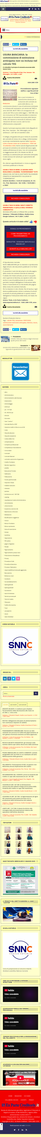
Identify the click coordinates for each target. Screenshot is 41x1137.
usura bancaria (8, 325)
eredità (6, 468)
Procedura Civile (9, 561)
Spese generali (8, 585)
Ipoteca (6, 491)
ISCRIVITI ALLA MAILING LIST (20, 249)
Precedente (17, 337)
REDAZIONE (18, 1096)
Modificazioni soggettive (11, 517)
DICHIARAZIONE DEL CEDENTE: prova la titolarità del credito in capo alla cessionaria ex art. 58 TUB (20, 775)
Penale (6, 547)
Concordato (8, 450)
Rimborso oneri (9, 576)
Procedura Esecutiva (10, 564)
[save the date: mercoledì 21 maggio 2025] (20, 880)
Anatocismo (8, 401)
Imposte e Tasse (9, 482)
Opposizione (8, 538)
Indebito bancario (9, 485)
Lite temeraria (8, 503)
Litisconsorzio (8, 506)
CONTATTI (23, 1100)
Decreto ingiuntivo (9, 465)
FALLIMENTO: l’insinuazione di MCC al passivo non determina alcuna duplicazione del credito (19, 765)
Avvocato (7, 418)
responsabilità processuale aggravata (15, 570)
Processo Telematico (10, 567)
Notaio (6, 532)
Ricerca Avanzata (8, 696)
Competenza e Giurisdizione (12, 447)
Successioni (7, 590)
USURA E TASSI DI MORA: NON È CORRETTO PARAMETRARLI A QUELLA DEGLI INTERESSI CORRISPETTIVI (18, 207)
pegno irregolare (9, 544)
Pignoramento (8, 550)
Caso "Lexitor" (8, 421)
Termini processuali (10, 596)
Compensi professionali (11, 445)
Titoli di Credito (8, 599)
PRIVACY (31, 1100)
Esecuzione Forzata (10, 471)
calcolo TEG (11, 320)
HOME (10, 1096)
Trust (5, 608)
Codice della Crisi (9, 439)
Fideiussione (8, 477)
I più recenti (13, 704)
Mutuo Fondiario (9, 523)
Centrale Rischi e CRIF (10, 424)
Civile (6, 430)
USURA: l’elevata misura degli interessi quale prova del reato (24, 340)
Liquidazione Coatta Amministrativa (15, 500)
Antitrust (7, 407)
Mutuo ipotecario (9, 526)
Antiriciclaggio (8, 404)
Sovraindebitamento (10, 582)
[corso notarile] (20, 646)
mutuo (6, 520)
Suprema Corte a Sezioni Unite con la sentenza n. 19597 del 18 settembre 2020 (19, 143)
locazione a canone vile (11, 509)
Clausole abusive (9, 433)
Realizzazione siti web (17, 1125)
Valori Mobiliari (8, 617)
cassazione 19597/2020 (23, 320)
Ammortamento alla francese (13, 398)
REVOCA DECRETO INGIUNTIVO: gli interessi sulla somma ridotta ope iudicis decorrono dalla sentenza (20, 743)
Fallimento (7, 474)
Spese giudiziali (8, 587)
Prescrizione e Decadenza (11, 555)
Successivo (24, 345)
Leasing (6, 497)
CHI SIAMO (27, 1096)
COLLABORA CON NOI (11, 1100)
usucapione (7, 611)
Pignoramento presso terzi (12, 552)
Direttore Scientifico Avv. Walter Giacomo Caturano (23, 21)
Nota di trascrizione (10, 529)
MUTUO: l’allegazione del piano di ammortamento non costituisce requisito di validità (19, 721)
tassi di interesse (9, 593)
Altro (5, 392)
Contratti (7, 453)
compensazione (9, 442)
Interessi (7, 488)
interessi (29, 323)
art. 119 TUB (8, 410)
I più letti (5, 704)
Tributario (7, 602)
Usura (35, 323)
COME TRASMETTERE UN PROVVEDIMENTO (20, 234)
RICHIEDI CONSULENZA (20, 198)
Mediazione (7, 515)
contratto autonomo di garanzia (13, 459)
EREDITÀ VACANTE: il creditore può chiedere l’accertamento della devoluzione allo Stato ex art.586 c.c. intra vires (18, 710)
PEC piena (7, 541)
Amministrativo (9, 395)
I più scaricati (22, 704)
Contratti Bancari (9, 456)
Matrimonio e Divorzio (11, 512)
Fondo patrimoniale (10, 480)
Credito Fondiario (9, 462)
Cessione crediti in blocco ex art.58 (14, 427)
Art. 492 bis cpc (8, 412)
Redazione (6, 103)
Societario (7, 579)
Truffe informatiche (10, 605)
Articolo (6, 415)
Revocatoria (8, 573)
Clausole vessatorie (10, 436)
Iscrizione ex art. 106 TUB (11, 494)
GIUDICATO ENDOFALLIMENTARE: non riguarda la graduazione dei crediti (16, 348)
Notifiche (7, 535)
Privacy (6, 558)
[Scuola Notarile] (20, 950)
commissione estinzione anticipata (14, 323)
